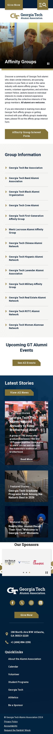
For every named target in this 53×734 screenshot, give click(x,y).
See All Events (26, 362)
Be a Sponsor (15, 705)
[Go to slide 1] (23, 572)
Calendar (13, 666)
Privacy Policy (11, 721)
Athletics (13, 697)
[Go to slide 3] (29, 572)
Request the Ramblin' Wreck (17, 730)
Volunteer (13, 674)
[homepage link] (26, 16)
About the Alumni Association (24, 659)
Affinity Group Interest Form (26, 134)
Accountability (10, 726)
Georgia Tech (15, 689)
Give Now (13, 4)
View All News (19, 392)
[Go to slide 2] (26, 572)
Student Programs (18, 682)
